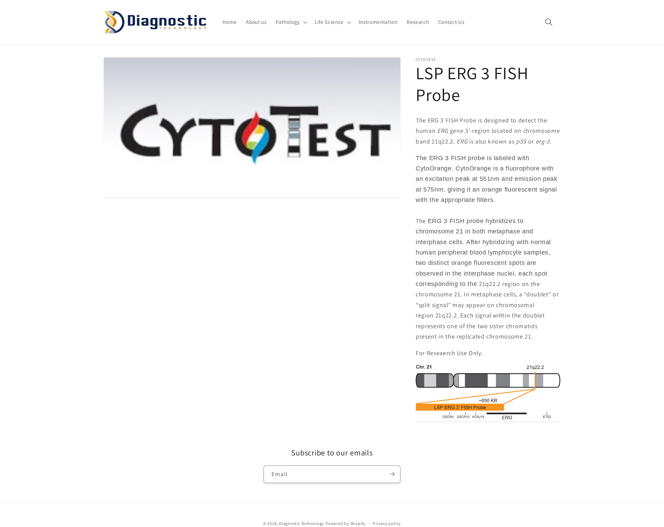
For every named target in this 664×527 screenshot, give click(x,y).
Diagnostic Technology (301, 523)
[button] (290, 22)
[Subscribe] (392, 474)
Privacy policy (387, 523)
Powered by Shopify (345, 523)
